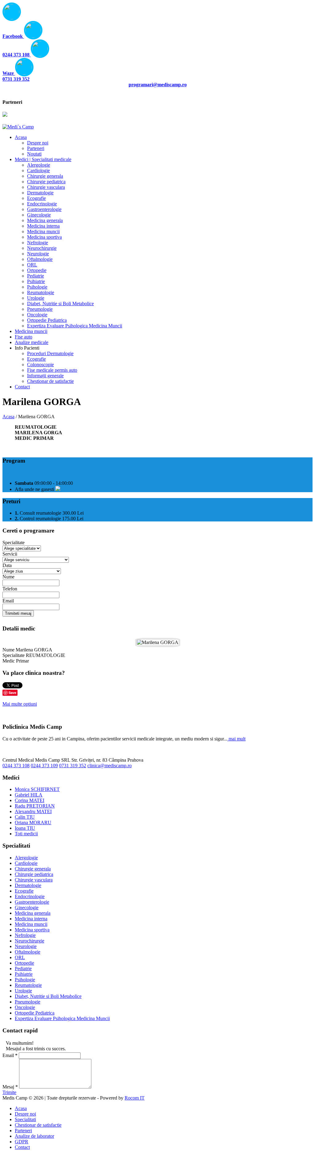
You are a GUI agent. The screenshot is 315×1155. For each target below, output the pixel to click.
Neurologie (26, 946)
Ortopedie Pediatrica (34, 1012)
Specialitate (13, 542)
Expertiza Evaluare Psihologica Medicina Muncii (62, 1018)
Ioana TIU (25, 828)
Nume (8, 576)
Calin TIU (25, 817)
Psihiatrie (24, 974)
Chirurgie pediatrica (34, 874)
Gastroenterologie (32, 902)
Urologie (23, 990)
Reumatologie (28, 985)
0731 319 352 (72, 765)
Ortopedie (24, 963)
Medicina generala (32, 913)
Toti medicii (26, 833)
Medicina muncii (31, 924)
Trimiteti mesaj (18, 613)
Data (7, 565)
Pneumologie (27, 1001)
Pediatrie (23, 968)
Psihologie (25, 979)
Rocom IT (135, 1097)
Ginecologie (26, 907)
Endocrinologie (30, 896)
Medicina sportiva (32, 929)
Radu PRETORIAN (35, 805)
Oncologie (25, 1007)
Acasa (8, 416)
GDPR (21, 1141)
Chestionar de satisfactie (38, 1125)
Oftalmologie (27, 951)
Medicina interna (31, 918)
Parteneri (23, 1130)
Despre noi (25, 1113)
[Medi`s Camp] (18, 126)
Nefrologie (25, 935)
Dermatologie (28, 885)
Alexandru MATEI (33, 811)
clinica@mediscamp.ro (109, 765)
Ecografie (24, 891)
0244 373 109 (44, 765)
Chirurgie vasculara (34, 879)
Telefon (9, 588)
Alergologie (26, 857)
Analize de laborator (34, 1136)
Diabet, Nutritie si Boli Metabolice (48, 996)
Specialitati (25, 1119)
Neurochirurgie (29, 940)
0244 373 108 (16, 765)
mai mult (236, 738)
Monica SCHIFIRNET (37, 789)
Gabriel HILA (28, 794)
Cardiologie (26, 863)
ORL (20, 957)
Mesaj (10, 1086)
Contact (22, 1147)
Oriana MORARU (33, 822)
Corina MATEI (29, 800)
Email (8, 600)
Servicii (9, 554)
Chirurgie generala (33, 868)
